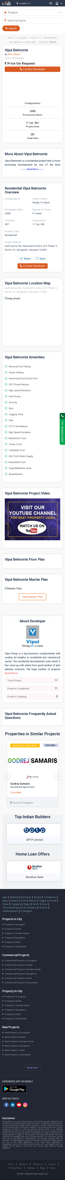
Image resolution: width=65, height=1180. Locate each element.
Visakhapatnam (10, 910)
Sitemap (31, 1167)
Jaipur (5, 900)
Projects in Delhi (12, 942)
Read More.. (12, 673)
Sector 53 (34, 37)
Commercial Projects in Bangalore (21, 973)
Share (27, 258)
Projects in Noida (13, 928)
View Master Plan (32, 596)
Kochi (23, 900)
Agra (4, 897)
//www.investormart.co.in (36, 1173)
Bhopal (37, 897)
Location (23, 3)
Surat (44, 904)
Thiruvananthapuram (13, 907)
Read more (32, 1067)
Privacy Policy (15, 1167)
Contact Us (38, 1164)
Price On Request (20, 63)
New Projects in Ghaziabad (18, 1054)
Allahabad (15, 897)
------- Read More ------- (32, 169)
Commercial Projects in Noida (18, 964)
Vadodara (31, 907)
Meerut (32, 900)
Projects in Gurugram (15, 924)
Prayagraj (16, 904)
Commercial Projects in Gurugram (21, 960)
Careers (52, 1164)
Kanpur (14, 900)
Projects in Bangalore (15, 937)
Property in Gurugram (15, 996)
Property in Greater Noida (17, 1005)
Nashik (52, 900)
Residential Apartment (25, 745)
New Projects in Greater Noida (19, 1041)
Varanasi (43, 907)
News (52, 1167)
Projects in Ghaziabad (15, 946)
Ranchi (36, 904)
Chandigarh (26, 910)
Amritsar (26, 897)
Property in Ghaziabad (16, 1018)
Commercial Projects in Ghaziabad (21, 982)
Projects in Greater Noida (17, 933)
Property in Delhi (13, 1014)
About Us (23, 1164)
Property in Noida (13, 1000)
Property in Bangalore (15, 1009)
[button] (58, 776)
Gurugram (22, 37)
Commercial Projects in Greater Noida (23, 969)
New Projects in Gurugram (17, 1032)
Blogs (42, 1167)
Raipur (27, 904)
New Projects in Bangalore (17, 1045)
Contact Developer (34, 69)
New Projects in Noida (15, 1037)
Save (42, 258)
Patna (5, 904)
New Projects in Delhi (15, 1050)
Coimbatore (50, 897)
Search (13, 28)
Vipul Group (14, 54)
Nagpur (43, 900)
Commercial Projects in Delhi (18, 978)
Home (10, 37)
